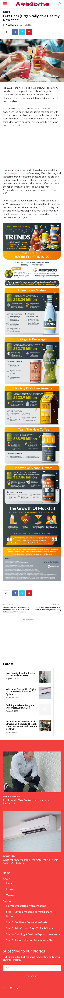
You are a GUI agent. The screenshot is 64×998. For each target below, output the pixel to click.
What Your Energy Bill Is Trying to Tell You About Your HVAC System (21, 692)
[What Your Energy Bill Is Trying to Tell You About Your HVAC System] (45, 693)
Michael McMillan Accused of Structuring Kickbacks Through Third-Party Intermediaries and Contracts (22, 725)
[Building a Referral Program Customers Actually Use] (45, 709)
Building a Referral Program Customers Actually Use (20, 706)
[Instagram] (10, 988)
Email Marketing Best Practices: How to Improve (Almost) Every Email (48, 609)
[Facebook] (15, 32)
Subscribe (32, 976)
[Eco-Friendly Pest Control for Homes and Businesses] (45, 677)
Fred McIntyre (12, 25)
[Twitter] (22, 32)
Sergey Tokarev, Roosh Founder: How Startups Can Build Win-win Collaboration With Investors (16, 609)
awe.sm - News (10, 856)
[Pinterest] (29, 32)
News (6, 12)
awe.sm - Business (11, 796)
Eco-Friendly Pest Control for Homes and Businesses (20, 674)
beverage (12, 173)
